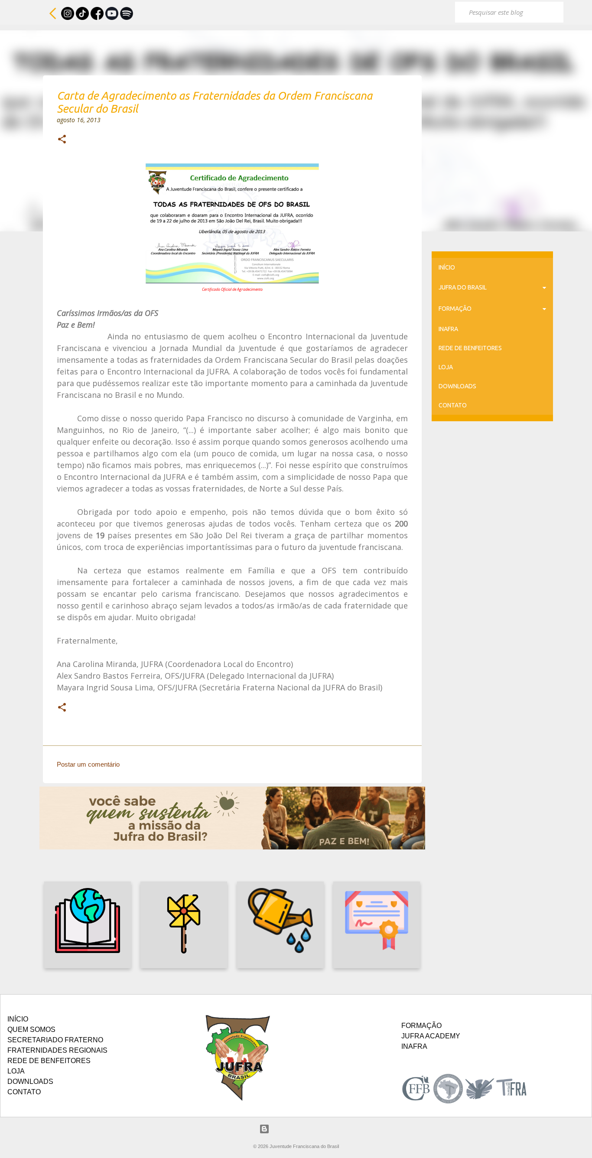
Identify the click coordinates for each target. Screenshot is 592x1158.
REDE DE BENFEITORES (470, 348)
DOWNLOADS (457, 386)
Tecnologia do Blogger (301, 1128)
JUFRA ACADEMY (430, 1036)
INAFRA (448, 328)
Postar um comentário (88, 764)
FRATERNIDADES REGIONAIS (57, 1050)
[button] (62, 140)
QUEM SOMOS (31, 1029)
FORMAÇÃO (455, 308)
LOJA (446, 367)
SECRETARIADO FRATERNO (55, 1040)
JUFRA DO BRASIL (463, 287)
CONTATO (453, 405)
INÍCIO (447, 267)
